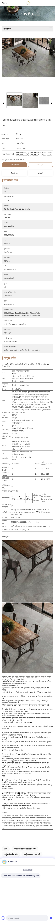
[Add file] (3, 918)
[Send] (51, 918)
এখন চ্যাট (40, 165)
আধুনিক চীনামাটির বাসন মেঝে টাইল (25, 849)
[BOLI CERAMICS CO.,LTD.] (28, 3)
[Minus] (51, 861)
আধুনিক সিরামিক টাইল (11, 854)
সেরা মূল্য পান (14, 165)
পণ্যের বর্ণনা (40, 173)
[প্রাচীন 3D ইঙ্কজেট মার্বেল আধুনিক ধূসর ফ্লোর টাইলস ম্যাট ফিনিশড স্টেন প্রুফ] (28, 64)
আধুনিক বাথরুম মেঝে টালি (32, 854)
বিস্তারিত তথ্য (14, 173)
